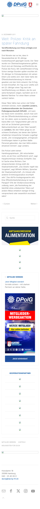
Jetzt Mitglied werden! (14, 282)
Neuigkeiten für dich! (11, 445)
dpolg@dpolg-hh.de (10, 479)
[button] (37, 4)
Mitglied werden (9, 442)
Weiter (33, 204)
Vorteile (21, 442)
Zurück (7, 204)
